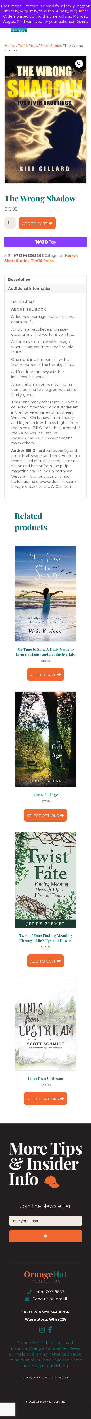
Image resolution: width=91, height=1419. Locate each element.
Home (9, 46)
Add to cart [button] (43, 675)
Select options (43, 816)
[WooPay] (45, 241)
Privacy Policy (32, 1377)
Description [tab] (19, 280)
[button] (79, 64)
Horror (71, 256)
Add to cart (34, 224)
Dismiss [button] (82, 22)
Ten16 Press (28, 46)
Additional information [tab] (30, 288)
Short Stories (51, 46)
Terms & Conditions (56, 1377)
